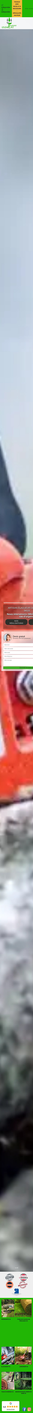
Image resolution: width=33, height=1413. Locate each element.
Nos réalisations (16, 622)
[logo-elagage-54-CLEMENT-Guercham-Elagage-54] (9, 23)
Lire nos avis (11, 1409)
